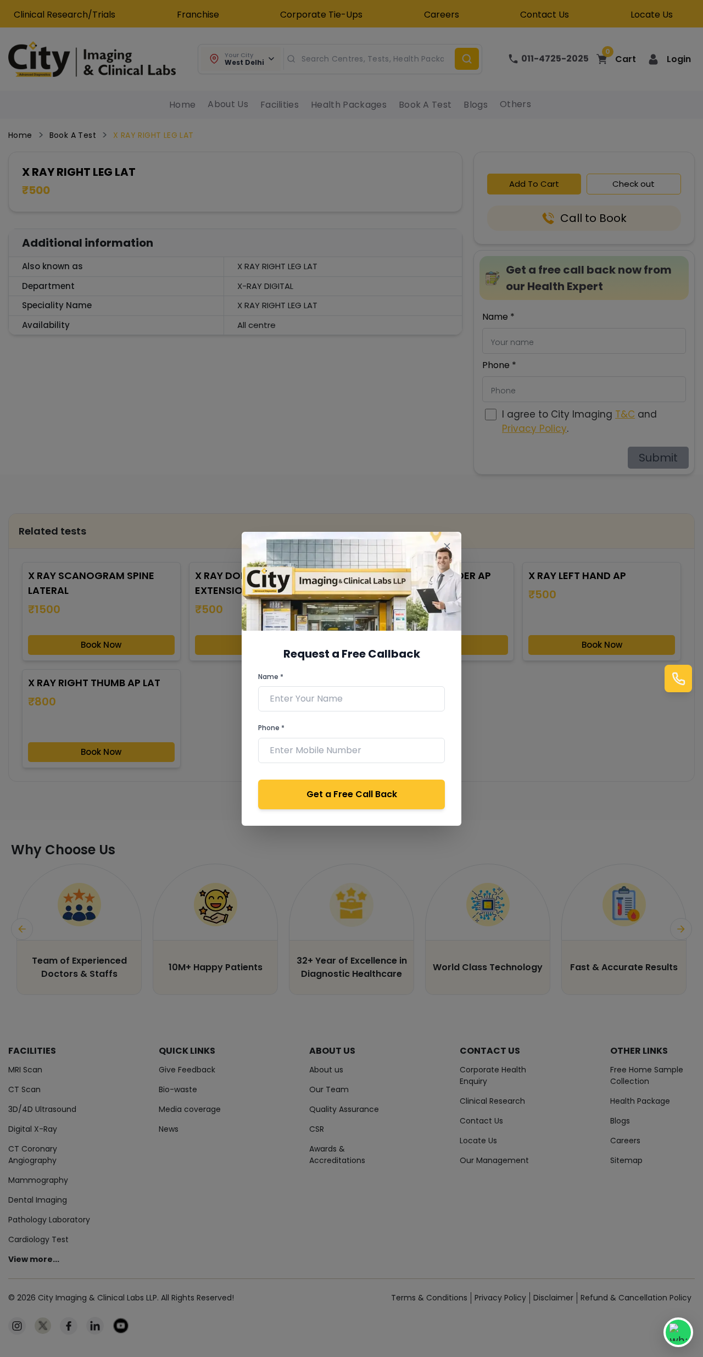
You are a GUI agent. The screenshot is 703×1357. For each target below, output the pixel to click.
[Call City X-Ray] (678, 678)
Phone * (271, 727)
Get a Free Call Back (351, 794)
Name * (270, 676)
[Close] (447, 546)
